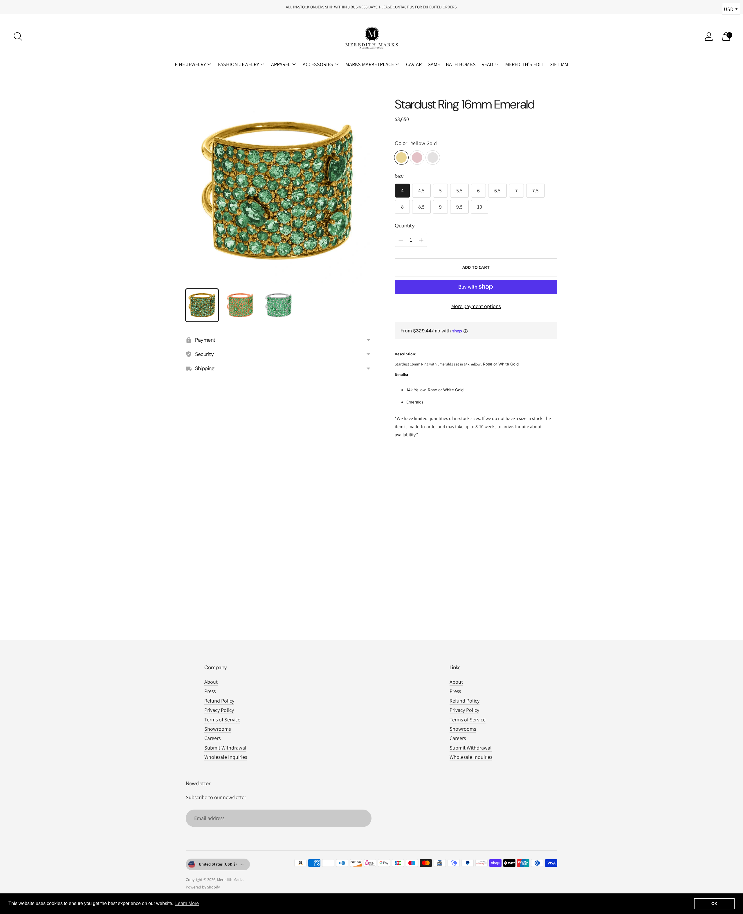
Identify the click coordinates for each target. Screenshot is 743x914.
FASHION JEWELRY (238, 64)
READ (487, 64)
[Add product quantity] (401, 240)
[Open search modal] (18, 36)
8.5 (421, 206)
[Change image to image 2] (240, 305)
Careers (212, 738)
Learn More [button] (187, 903)
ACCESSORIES (318, 64)
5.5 (459, 190)
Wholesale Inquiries (225, 757)
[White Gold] (433, 157)
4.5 (421, 190)
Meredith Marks (230, 879)
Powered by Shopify (203, 887)
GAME (434, 64)
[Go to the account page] (709, 36)
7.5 (535, 190)
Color (401, 143)
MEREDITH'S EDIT (524, 64)
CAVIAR (414, 64)
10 (479, 206)
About (211, 681)
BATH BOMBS (461, 64)
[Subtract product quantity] (421, 240)
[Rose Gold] (417, 157)
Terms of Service (222, 719)
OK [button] (714, 903)
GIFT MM (558, 64)
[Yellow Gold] (401, 157)
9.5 (459, 206)
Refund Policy (219, 700)
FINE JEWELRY (190, 64)
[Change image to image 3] (278, 305)
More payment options (476, 306)
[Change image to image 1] (202, 305)
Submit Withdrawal (225, 747)
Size (399, 175)
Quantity (404, 225)
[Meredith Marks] (371, 36)
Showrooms (217, 728)
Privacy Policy (219, 710)
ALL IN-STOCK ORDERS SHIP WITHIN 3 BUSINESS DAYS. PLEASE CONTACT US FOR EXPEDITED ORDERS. (371, 7)
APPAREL (281, 64)
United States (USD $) (218, 864)
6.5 (497, 190)
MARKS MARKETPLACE (369, 64)
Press (210, 691)
